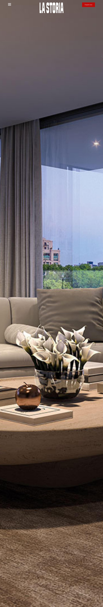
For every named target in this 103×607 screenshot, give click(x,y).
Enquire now (88, 4)
